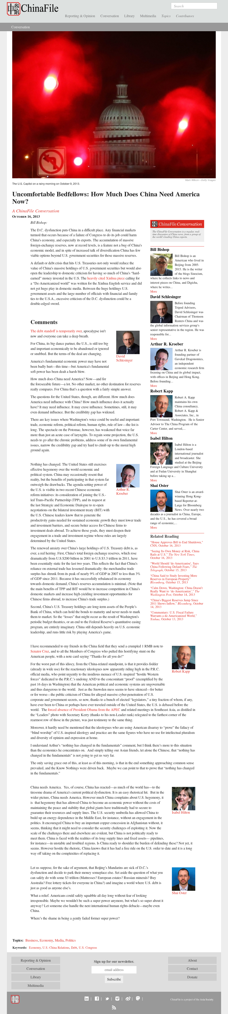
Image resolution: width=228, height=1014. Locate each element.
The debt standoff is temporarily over (56, 330)
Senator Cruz (40, 651)
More (153, 291)
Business (31, 940)
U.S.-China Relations (56, 947)
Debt (74, 947)
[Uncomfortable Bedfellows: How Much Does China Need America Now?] (114, 104)
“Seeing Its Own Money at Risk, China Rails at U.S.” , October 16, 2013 (174, 554)
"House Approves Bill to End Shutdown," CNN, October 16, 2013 (176, 544)
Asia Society (206, 999)
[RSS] (114, 1007)
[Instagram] (117, 998)
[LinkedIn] (86, 998)
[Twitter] (107, 998)
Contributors (185, 15)
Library (129, 15)
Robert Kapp (161, 391)
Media (59, 940)
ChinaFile (34, 9)
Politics (70, 940)
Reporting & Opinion (80, 15)
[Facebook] (97, 998)
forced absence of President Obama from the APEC (84, 709)
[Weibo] (127, 998)
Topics (166, 15)
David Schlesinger (165, 297)
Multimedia (148, 15)
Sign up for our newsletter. (114, 961)
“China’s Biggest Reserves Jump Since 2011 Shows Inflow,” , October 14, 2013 (176, 603)
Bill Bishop (159, 249)
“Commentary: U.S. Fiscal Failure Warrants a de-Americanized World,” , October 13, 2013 (173, 615)
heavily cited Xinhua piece (106, 278)
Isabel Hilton (161, 438)
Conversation (109, 15)
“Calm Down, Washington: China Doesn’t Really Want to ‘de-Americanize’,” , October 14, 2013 (176, 591)
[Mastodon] (138, 998)
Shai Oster (159, 485)
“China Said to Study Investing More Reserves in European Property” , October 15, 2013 (173, 578)
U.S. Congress (88, 947)
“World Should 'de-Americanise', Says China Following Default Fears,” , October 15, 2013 (174, 566)
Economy (46, 940)
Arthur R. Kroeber (166, 344)
